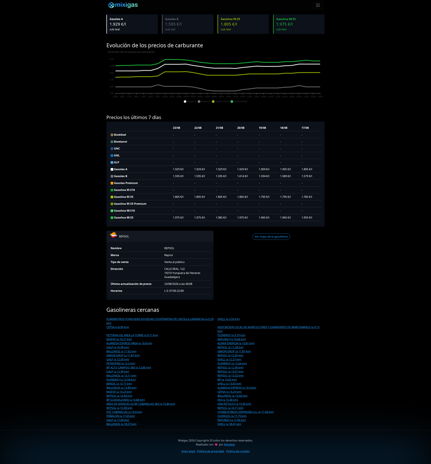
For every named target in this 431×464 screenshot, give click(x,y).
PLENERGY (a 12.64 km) (232, 363)
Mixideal (229, 444)
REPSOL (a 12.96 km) (230, 367)
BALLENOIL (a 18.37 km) (121, 424)
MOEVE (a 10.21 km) (119, 339)
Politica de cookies (238, 451)
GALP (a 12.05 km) (117, 359)
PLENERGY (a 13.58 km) (121, 380)
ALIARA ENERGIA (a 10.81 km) (236, 343)
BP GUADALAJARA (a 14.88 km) (125, 400)
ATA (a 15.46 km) (228, 400)
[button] (190, 101)
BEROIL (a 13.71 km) (119, 384)
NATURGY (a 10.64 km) (232, 339)
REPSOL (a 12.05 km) (230, 355)
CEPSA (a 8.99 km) (117, 327)
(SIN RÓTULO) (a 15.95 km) (234, 404)
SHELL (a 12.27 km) (229, 359)
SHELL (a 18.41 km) (229, 424)
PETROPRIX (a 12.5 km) (120, 363)
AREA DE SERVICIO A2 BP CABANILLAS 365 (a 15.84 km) (140, 404)
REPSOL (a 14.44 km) (119, 396)
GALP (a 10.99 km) (117, 347)
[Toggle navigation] (318, 5)
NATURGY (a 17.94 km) (232, 420)
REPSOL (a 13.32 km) (230, 375)
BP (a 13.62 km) (227, 380)
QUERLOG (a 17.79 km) (232, 416)
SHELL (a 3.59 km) (229, 319)
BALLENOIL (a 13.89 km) (121, 388)
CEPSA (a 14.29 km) (230, 392)
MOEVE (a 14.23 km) (119, 392)
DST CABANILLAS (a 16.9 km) (124, 412)
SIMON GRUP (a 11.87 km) (234, 351)
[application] (215, 77)
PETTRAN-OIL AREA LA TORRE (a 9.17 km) (132, 335)
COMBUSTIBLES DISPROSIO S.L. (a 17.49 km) (246, 412)
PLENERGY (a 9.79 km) (231, 335)
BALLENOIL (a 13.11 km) (121, 375)
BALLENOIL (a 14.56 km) (232, 396)
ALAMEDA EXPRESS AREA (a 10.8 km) (129, 343)
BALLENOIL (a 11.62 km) (121, 351)
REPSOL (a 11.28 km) (230, 347)
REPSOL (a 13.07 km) (230, 371)
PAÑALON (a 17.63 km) (120, 416)
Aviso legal (188, 451)
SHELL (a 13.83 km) (229, 384)
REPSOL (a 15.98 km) (119, 408)
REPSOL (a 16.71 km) (230, 408)
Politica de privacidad (210, 451)
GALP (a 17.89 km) (117, 420)
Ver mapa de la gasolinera (271, 236)
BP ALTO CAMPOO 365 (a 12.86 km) (128, 367)
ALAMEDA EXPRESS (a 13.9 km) (237, 388)
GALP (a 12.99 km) (117, 371)
